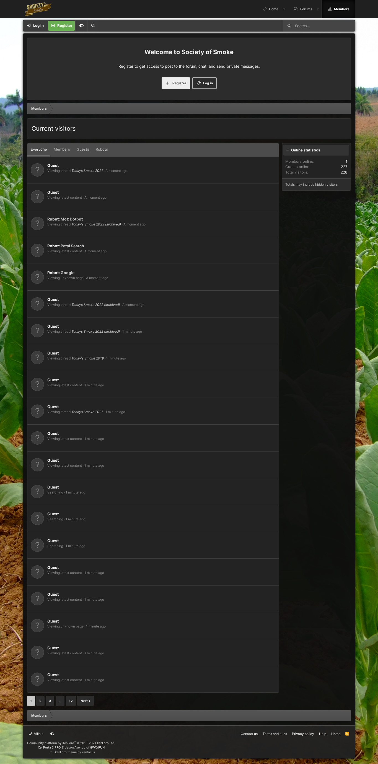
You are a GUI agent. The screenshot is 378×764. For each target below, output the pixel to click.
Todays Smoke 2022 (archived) (95, 305)
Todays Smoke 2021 (87, 171)
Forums (306, 9)
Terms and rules (275, 734)
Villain (38, 734)
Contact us (249, 734)
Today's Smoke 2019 (87, 358)
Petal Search (72, 245)
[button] (284, 9)
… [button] (60, 701)
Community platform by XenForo (71, 743)
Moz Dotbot (72, 219)
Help (322, 734)
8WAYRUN (97, 747)
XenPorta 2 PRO (49, 747)
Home (273, 9)
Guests (83, 149)
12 (71, 701)
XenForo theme (66, 752)
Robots (102, 149)
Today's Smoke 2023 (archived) (96, 224)
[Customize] (81, 25)
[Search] (93, 25)
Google (67, 272)
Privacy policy (303, 734)
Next (84, 701)
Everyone (39, 149)
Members (341, 9)
